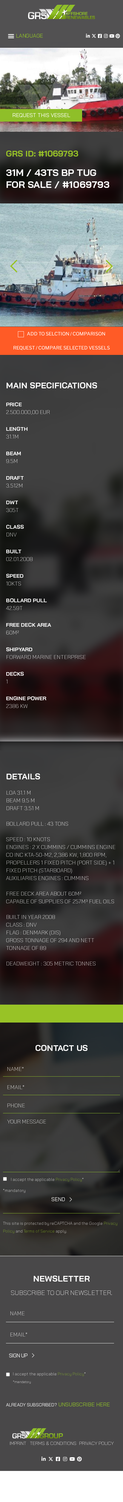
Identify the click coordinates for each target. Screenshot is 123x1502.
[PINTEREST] (118, 36)
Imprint (18, 1443)
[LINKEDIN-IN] (88, 36)
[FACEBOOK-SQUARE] (100, 36)
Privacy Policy (69, 1179)
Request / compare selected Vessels (61, 348)
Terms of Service (39, 1231)
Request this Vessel (41, 115)
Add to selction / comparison (66, 334)
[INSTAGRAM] (106, 36)
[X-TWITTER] (94, 36)
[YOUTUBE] (112, 36)
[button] (11, 36)
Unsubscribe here (84, 1404)
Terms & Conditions (53, 1443)
